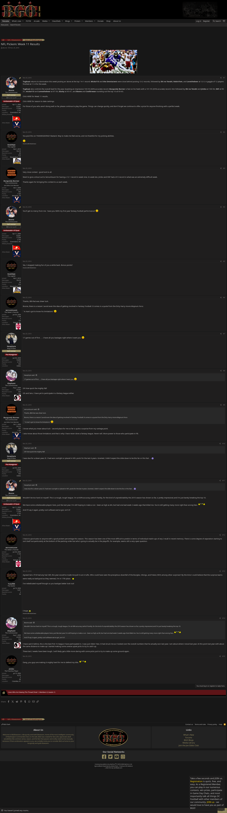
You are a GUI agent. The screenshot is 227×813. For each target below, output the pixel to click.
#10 (223, 444)
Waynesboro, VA (15, 157)
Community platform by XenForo (113, 764)
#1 (224, 78)
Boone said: (28, 623)
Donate (100, 21)
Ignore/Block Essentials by (113, 766)
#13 (223, 571)
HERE (29, 96)
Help (220, 724)
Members (89, 21)
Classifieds (56, 21)
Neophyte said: (29, 375)
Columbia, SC (16, 681)
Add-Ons (108, 768)
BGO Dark (6, 724)
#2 (224, 132)
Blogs (67, 21)
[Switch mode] (224, 21)
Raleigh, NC (17, 322)
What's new (16, 21)
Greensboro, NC (15, 112)
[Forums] (3, 40)
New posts (4, 25)
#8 (224, 371)
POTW (28, 21)
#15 (223, 656)
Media (44, 21)
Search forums (15, 25)
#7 (224, 334)
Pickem (77, 21)
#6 (224, 298)
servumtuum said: (30, 409)
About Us (117, 21)
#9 (224, 405)
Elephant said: (29, 448)
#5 (224, 261)
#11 (223, 481)
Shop (108, 21)
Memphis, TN (16, 196)
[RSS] (224, 724)
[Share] (220, 78)
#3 (224, 168)
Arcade (36, 21)
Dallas (19, 366)
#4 (224, 207)
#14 (223, 618)
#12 (223, 535)
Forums (5, 21)
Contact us (189, 724)
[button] (22, 21)
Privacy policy (212, 724)
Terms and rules (200, 724)
